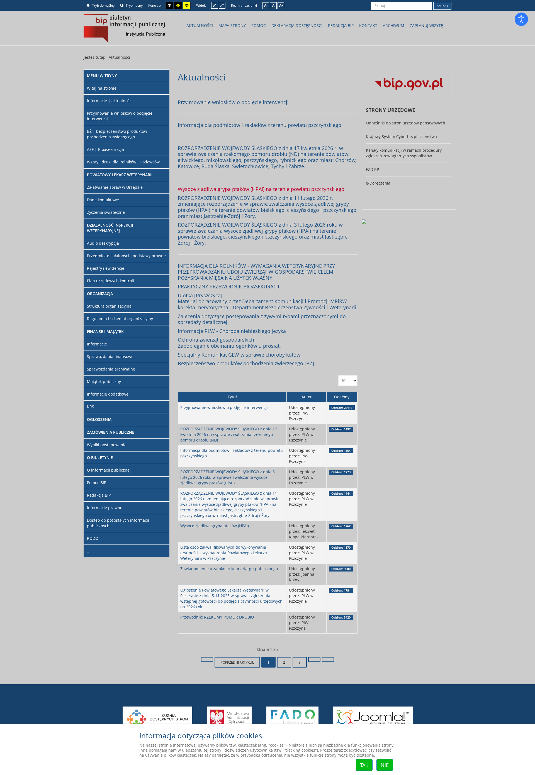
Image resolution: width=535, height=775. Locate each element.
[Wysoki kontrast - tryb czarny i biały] (169, 5)
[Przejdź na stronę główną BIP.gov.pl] (408, 83)
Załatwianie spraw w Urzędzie (115, 187)
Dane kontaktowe (103, 199)
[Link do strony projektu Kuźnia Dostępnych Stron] (157, 717)
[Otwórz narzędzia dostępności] (521, 19)
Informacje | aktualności (110, 100)
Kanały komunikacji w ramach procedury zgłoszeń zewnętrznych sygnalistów (404, 153)
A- (266, 5)
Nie (385, 765)
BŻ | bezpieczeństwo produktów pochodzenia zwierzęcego (117, 134)
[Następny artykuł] (314, 659)
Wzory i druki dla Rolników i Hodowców (123, 162)
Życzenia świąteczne (106, 212)
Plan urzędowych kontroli (110, 280)
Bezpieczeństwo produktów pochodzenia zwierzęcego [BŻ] (246, 363)
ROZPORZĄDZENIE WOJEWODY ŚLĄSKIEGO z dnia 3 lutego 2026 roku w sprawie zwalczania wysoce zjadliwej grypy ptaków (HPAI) (227, 477)
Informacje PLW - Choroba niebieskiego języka (232, 331)
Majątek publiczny (104, 381)
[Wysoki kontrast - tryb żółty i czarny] (187, 5)
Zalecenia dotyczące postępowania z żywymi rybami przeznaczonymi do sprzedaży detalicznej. (262, 319)
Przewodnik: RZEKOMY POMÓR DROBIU (217, 617)
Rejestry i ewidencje (105, 268)
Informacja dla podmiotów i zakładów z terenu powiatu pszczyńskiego (259, 125)
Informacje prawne (104, 507)
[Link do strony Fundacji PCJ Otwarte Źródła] (373, 717)
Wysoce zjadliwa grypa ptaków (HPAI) (214, 525)
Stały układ (214, 5)
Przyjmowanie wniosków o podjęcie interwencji (233, 102)
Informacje (97, 344)
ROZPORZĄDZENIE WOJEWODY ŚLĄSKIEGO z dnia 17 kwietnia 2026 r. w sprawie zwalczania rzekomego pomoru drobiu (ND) (228, 434)
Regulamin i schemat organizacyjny (120, 318)
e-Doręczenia (378, 183)
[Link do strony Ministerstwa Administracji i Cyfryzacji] (229, 717)
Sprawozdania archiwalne (111, 369)
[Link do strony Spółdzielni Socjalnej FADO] (292, 717)
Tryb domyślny (103, 5)
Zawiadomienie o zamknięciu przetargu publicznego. (229, 568)
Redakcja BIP (99, 495)
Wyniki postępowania (107, 444)
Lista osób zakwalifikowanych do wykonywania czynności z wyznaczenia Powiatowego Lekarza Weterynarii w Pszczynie (223, 553)
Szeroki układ (222, 5)
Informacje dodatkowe (107, 394)
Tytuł (232, 396)
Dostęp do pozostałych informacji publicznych (118, 523)
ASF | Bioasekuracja (105, 149)
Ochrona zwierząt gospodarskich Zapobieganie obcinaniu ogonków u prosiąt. (229, 342)
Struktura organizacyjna (109, 306)
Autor (306, 396)
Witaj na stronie (101, 88)
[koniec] (328, 659)
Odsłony (341, 396)
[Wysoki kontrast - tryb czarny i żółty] (178, 5)
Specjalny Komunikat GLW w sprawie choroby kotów (239, 354)
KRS (90, 406)
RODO (92, 538)
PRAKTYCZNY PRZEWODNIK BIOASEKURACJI (228, 286)
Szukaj (442, 6)
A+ (281, 5)
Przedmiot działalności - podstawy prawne (126, 255)
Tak (364, 765)
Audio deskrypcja (103, 243)
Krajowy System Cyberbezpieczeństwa (401, 136)
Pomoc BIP (96, 482)
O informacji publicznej (109, 470)
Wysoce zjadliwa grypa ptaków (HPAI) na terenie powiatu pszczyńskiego (261, 189)
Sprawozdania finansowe (110, 356)
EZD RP (372, 169)
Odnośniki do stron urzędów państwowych (405, 123)
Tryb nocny (134, 5)
